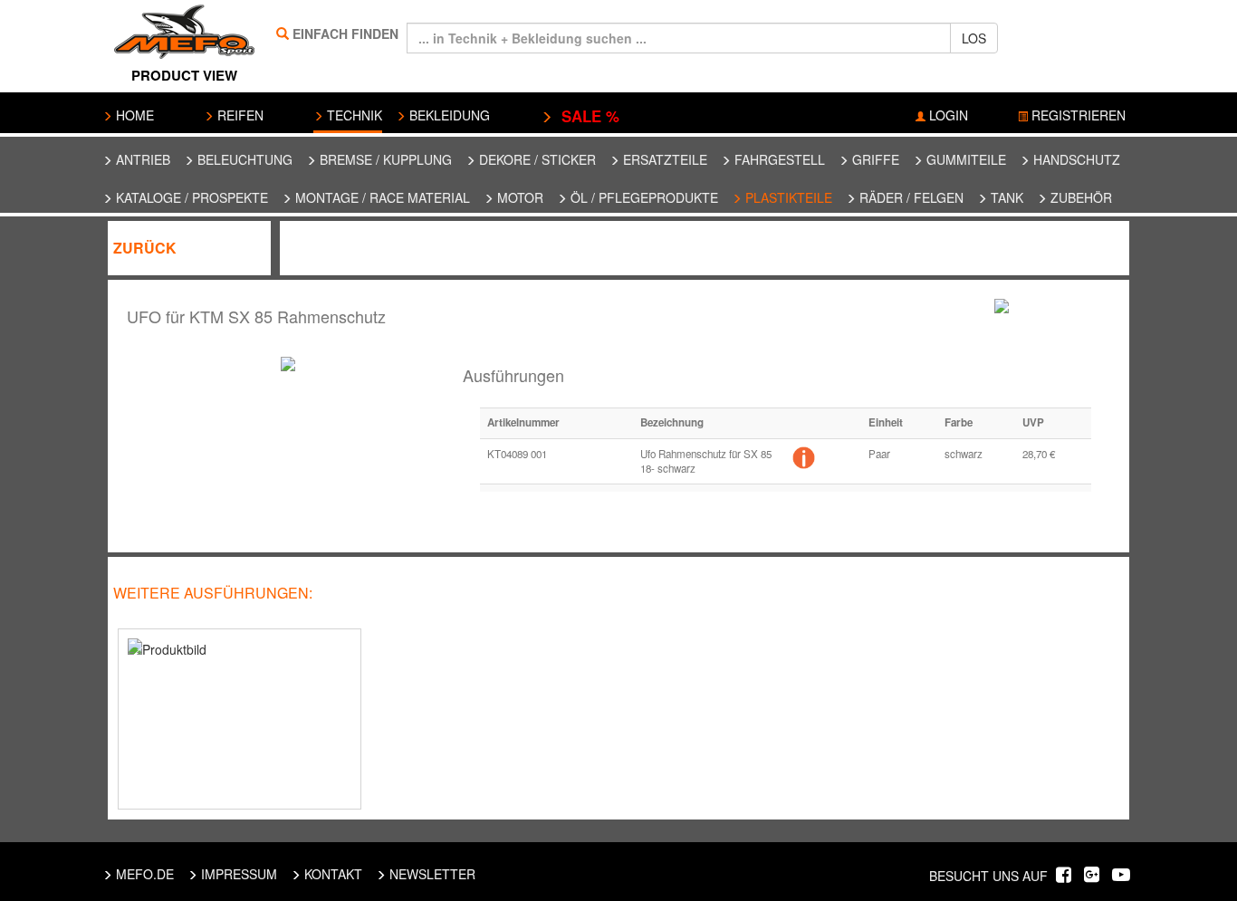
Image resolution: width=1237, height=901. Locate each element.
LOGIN (946, 115)
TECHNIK (352, 115)
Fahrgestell (778, 159)
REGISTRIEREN (1077, 115)
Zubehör (1079, 197)
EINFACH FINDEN (345, 33)
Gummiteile (964, 159)
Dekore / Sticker (535, 159)
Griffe (874, 159)
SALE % (585, 116)
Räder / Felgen (910, 197)
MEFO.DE (143, 874)
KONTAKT (331, 874)
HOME (133, 115)
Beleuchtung (243, 159)
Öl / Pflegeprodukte (642, 197)
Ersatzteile (663, 159)
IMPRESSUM (237, 874)
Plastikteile (787, 197)
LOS (974, 38)
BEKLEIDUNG (448, 115)
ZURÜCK (145, 247)
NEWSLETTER (430, 874)
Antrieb (141, 159)
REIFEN (239, 115)
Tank (1005, 197)
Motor (518, 197)
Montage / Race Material (381, 197)
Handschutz (1075, 159)
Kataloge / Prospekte (190, 197)
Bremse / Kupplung (384, 159)
